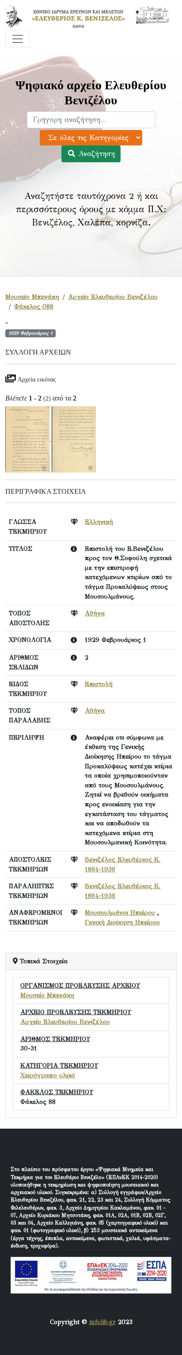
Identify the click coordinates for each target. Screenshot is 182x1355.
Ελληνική (99, 522)
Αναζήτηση (95, 153)
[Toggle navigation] (17, 39)
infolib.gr (102, 1322)
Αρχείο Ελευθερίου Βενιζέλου (113, 297)
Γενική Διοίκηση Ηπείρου (122, 922)
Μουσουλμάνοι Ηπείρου (120, 912)
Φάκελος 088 (33, 306)
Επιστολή (99, 684)
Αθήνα (95, 613)
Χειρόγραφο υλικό (47, 1075)
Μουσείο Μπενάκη (32, 297)
